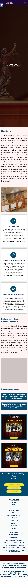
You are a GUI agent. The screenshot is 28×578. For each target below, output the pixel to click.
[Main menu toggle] (25, 2)
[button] (1, 5)
